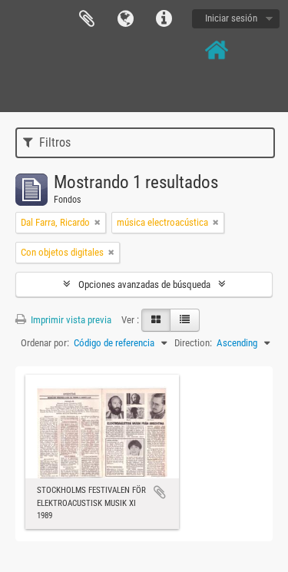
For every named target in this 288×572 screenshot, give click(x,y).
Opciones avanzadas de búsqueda (144, 284)
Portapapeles (87, 19)
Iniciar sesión (231, 18)
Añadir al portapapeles (159, 492)
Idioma (125, 19)
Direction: (193, 343)
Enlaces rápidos (163, 19)
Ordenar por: (45, 343)
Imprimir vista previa (69, 320)
